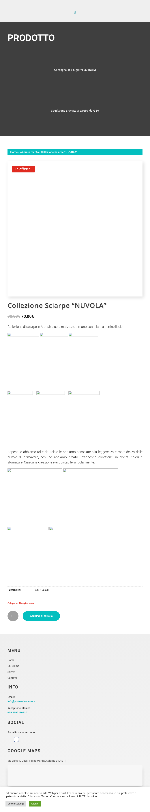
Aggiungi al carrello (41, 615)
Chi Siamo (13, 665)
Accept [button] (34, 803)
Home (14, 152)
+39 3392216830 (17, 712)
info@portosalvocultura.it (23, 701)
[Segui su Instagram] (10, 739)
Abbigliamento (29, 152)
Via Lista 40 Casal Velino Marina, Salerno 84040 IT (37, 760)
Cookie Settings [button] (16, 803)
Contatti (12, 677)
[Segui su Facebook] (16, 739)
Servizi (11, 672)
